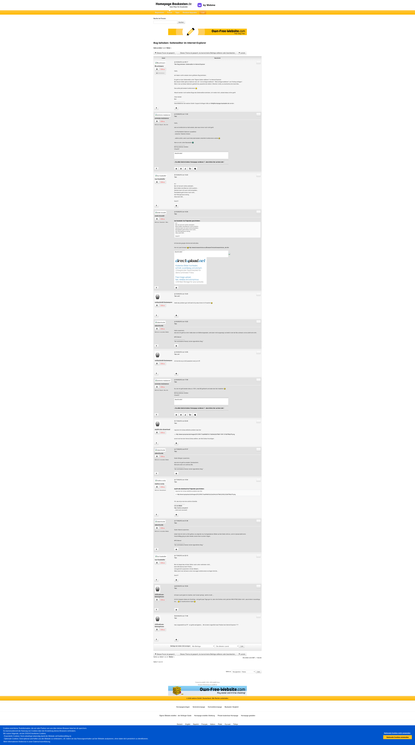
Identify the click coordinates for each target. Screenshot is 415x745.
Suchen (181, 22)
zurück (242, 53)
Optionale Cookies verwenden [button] (397, 737)
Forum (169, 12)
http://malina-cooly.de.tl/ (181, 508)
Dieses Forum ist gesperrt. (165, 53)
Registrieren (159, 12)
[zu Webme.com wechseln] (206, 3)
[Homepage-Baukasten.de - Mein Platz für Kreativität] (175, 5)
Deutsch (180, 724)
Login (203, 12)
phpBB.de (214, 684)
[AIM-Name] (185, 169)
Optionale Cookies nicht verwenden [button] (397, 733)
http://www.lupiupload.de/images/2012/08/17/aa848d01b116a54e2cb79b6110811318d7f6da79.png (205, 434)
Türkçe (235, 724)
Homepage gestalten (248, 715)
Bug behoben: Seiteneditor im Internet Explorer (179, 43)
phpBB (203, 682)
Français (204, 724)
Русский (227, 724)
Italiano (212, 724)
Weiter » (169, 48)
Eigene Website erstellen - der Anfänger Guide (175, 715)
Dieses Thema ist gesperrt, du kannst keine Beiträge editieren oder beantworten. (207, 53)
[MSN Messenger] (195, 169)
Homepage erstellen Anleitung (204, 715)
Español (196, 724)
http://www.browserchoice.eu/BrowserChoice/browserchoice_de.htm (209, 247)
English (187, 724)
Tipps (177, 12)
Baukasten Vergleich (232, 707)
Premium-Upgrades (190, 12)
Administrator (161, 73)
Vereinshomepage (199, 707)
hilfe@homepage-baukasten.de (220, 103)
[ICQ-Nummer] (181, 169)
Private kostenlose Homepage (228, 715)
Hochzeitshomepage (215, 707)
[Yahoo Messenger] (190, 169)
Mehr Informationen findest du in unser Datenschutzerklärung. (26, 742)
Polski (220, 724)
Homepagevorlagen (183, 707)
